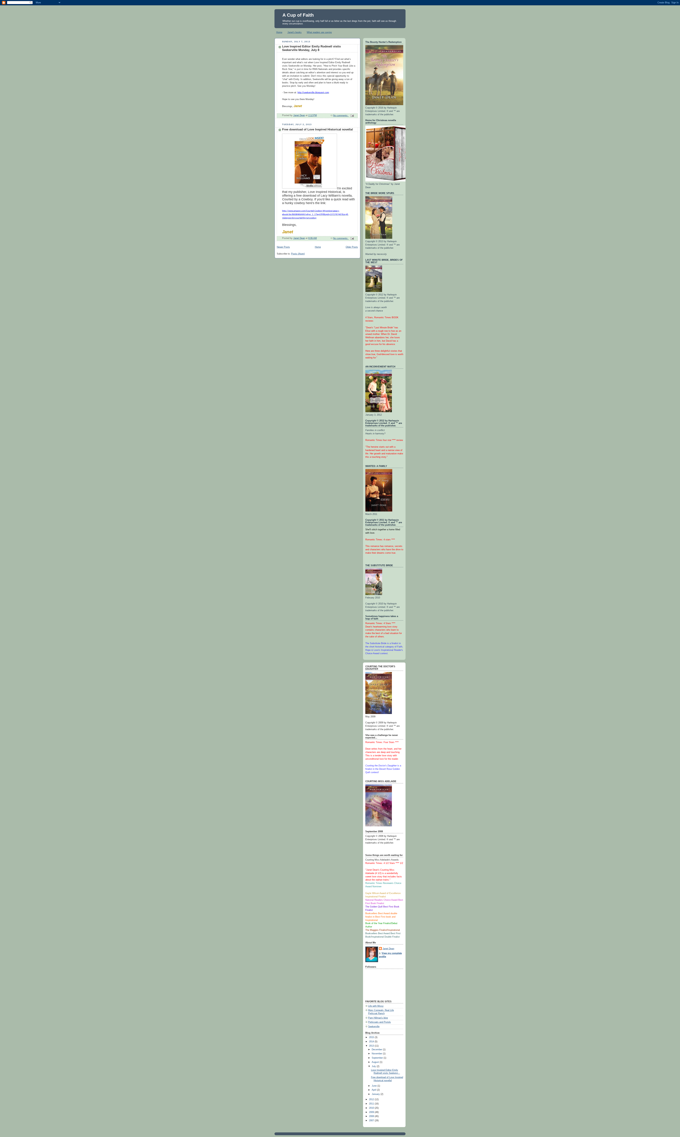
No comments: (341, 115)
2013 (372, 1046)
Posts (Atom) (298, 254)
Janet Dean (388, 948)
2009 (372, 1112)
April (374, 1090)
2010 (372, 1108)
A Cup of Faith (298, 15)
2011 (372, 1103)
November (377, 1053)
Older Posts (352, 247)
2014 (372, 1041)
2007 (372, 1120)
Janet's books (294, 32)
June (374, 1086)
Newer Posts (283, 247)
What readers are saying (319, 32)
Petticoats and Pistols (379, 1022)
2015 (372, 1037)
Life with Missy (376, 1006)
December (377, 1049)
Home (279, 32)
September (378, 1058)
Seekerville (373, 1026)
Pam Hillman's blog (378, 1018)
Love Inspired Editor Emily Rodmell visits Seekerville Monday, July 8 (311, 48)
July (374, 1066)
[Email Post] (352, 115)
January (376, 1094)
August (376, 1062)
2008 (372, 1116)
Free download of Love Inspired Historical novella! (317, 129)
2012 (372, 1099)
